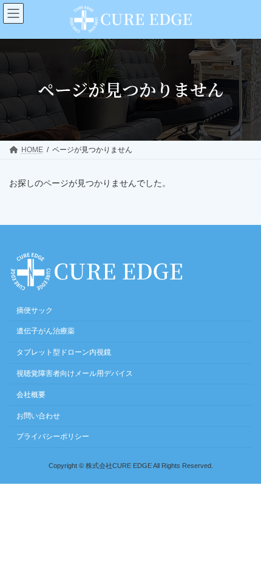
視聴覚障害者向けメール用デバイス (74, 373)
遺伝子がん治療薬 (45, 331)
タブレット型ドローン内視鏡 (63, 352)
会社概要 (31, 394)
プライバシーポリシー (52, 436)
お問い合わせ (38, 415)
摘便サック (34, 310)
